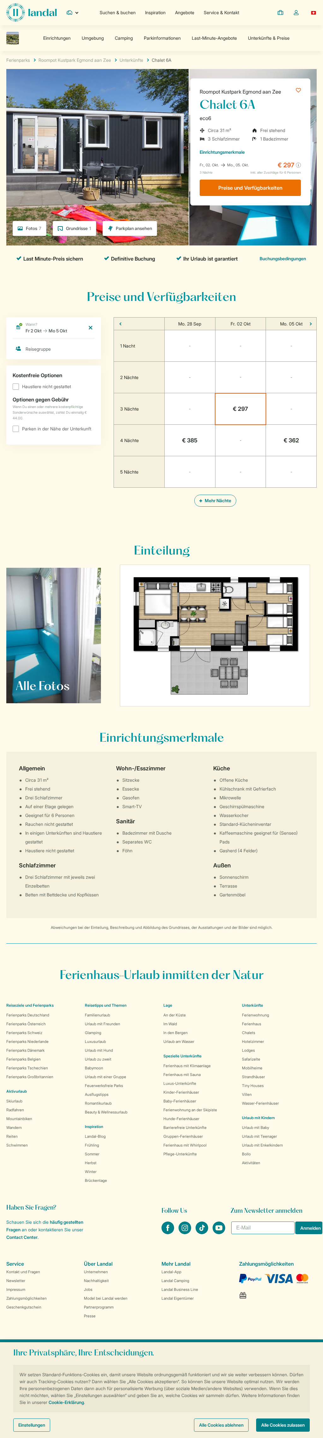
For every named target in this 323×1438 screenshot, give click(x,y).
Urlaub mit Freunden (102, 1023)
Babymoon (94, 1068)
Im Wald (170, 1023)
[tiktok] (202, 1232)
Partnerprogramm (99, 1307)
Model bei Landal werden (105, 1298)
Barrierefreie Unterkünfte (185, 1127)
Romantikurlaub (98, 1103)
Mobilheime (252, 1068)
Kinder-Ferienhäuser (181, 1092)
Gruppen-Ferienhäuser (183, 1136)
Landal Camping (175, 1280)
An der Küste (174, 1015)
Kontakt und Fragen (23, 1271)
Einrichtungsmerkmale (222, 152)
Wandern (14, 1127)
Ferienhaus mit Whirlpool (185, 1145)
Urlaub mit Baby (255, 1127)
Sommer (92, 1154)
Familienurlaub (97, 1015)
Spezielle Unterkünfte (182, 1056)
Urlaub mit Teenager (259, 1136)
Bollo (246, 1154)
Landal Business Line (180, 1289)
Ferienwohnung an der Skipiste (190, 1109)
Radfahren (15, 1109)
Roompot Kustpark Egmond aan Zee (240, 92)
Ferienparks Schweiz (24, 1032)
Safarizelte (251, 1059)
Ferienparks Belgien (23, 1059)
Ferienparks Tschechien (27, 1068)
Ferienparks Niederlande (27, 1041)
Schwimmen (17, 1145)
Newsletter (15, 1280)
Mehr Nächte (217, 500)
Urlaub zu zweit (98, 1059)
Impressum (15, 1289)
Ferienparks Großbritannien (29, 1076)
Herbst (91, 1162)
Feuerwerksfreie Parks (104, 1085)
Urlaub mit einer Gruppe (105, 1076)
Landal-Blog (95, 1136)
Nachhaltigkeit (96, 1280)
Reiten (12, 1136)
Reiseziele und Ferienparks (30, 1005)
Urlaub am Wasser (178, 1041)
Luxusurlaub (95, 1041)
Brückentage (96, 1180)
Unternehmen (96, 1271)
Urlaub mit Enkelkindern (262, 1145)
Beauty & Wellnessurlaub (106, 1112)
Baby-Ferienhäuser (179, 1101)
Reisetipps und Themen (105, 1005)
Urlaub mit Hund (99, 1050)
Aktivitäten (251, 1162)
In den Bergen (175, 1032)
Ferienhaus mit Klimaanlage (187, 1065)
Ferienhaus (251, 1023)
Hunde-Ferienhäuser (181, 1118)
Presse (90, 1316)
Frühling (92, 1145)
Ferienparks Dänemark (25, 1050)
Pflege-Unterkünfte (180, 1154)
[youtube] (219, 1232)
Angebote (184, 12)
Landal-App (171, 1271)
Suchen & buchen (118, 12)
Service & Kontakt (221, 12)
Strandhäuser (253, 1076)
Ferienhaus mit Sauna (182, 1074)
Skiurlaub (14, 1101)
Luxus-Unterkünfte (179, 1083)
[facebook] (168, 1232)
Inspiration (155, 12)
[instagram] (185, 1232)
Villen (247, 1094)
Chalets (248, 1032)
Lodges (248, 1050)
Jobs (88, 1289)
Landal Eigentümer (178, 1298)
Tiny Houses (253, 1085)
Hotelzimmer (253, 1041)
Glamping (93, 1032)
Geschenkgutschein (23, 1307)
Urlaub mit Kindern (258, 1117)
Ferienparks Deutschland (27, 1015)
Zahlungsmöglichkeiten (26, 1298)
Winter (91, 1171)
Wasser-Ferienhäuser (260, 1103)
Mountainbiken (19, 1118)
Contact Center (22, 1237)
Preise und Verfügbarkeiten (250, 188)
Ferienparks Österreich (26, 1023)
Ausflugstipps (97, 1094)
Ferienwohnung (255, 1015)
